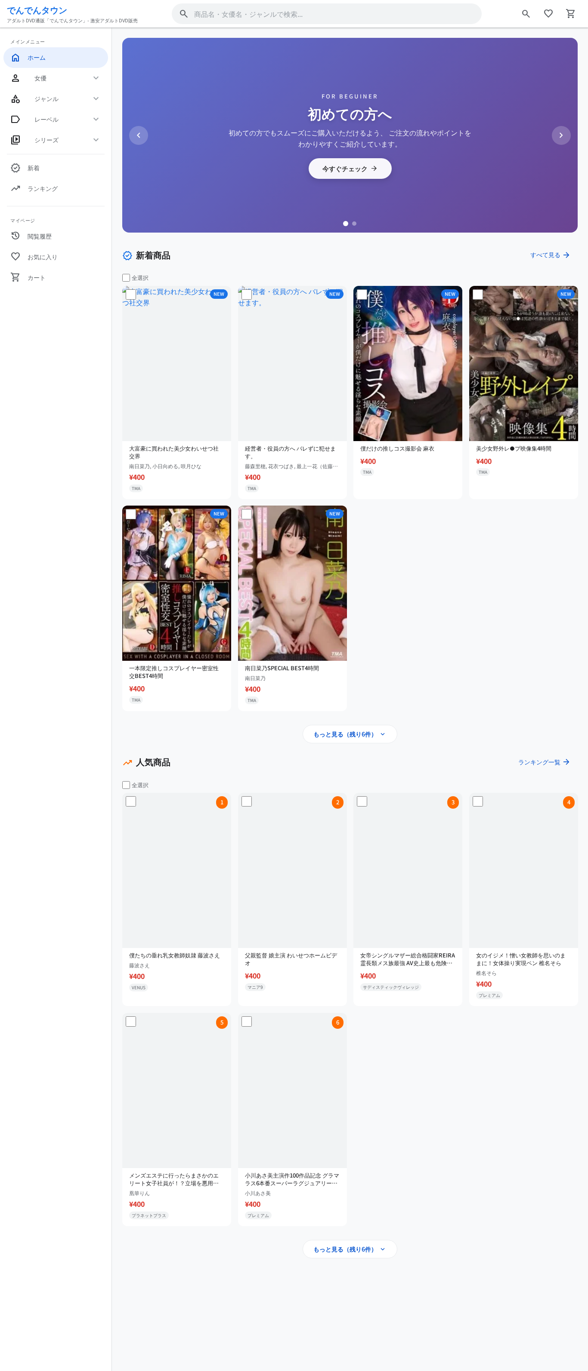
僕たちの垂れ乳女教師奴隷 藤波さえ (174, 955)
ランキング (34, 189)
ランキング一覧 (544, 762)
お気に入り (34, 257)
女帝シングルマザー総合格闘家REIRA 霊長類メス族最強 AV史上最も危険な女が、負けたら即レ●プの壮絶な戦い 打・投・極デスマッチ (407, 959)
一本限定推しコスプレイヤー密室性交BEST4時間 (174, 672)
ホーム (28, 58)
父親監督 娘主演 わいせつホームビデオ (291, 959)
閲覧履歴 (31, 236)
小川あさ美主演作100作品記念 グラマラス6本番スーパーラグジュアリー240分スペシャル (292, 1179)
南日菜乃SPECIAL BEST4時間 (282, 668)
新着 (25, 168)
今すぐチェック (350, 168)
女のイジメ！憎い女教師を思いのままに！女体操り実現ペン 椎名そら (521, 959)
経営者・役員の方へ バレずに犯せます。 (290, 452)
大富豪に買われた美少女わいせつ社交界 (174, 452)
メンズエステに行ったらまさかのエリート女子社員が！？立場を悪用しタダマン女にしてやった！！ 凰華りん (174, 1179)
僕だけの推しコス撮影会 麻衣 (397, 448)
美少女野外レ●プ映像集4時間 (513, 448)
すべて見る (550, 255)
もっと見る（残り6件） (350, 734)
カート (28, 277)
